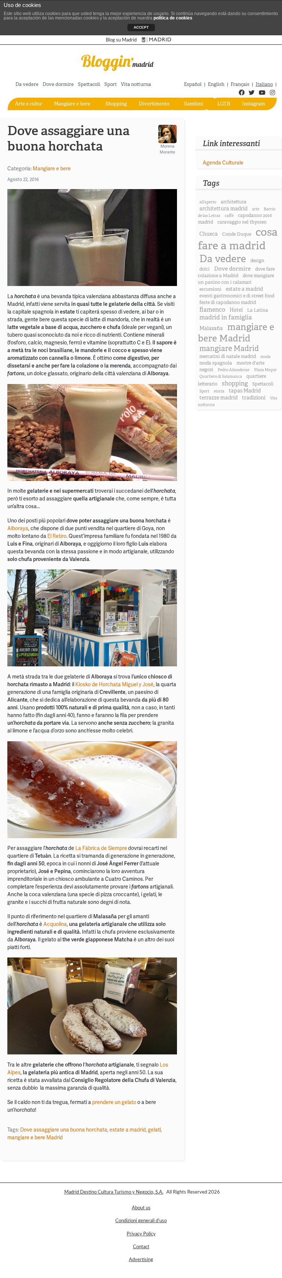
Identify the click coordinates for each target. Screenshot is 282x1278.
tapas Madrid (245, 390)
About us (141, 1208)
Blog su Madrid (121, 40)
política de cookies (172, 18)
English (216, 84)
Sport (110, 84)
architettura (233, 202)
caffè (229, 215)
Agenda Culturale (223, 162)
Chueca (208, 234)
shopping (235, 383)
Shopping (116, 104)
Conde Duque (236, 234)
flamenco (212, 310)
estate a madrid (127, 1129)
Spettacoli (89, 84)
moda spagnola (215, 363)
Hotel (236, 310)
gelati (154, 1129)
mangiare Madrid (229, 348)
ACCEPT (141, 27)
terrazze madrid (218, 397)
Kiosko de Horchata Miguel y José (114, 684)
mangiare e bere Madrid (35, 1137)
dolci (204, 269)
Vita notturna (136, 84)
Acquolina (55, 924)
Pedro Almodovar (234, 370)
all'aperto (207, 202)
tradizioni (253, 397)
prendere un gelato (114, 1102)
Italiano (264, 84)
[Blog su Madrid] (117, 62)
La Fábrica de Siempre (101, 848)
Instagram (253, 104)
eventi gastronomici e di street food (236, 296)
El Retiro (56, 536)
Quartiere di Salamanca (220, 376)
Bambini (193, 104)
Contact (141, 1247)
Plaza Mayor (265, 370)
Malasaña (211, 328)
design (257, 261)
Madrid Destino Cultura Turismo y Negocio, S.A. (113, 1192)
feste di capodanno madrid (227, 302)
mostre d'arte (250, 363)
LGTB (223, 104)
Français (240, 84)
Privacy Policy (141, 1234)
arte (255, 209)
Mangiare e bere (72, 104)
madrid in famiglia (225, 317)
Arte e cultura (30, 104)
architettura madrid (223, 208)
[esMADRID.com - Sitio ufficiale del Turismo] (157, 39)
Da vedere (27, 84)
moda (265, 356)
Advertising (141, 1259)
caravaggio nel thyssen (242, 222)
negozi (206, 370)
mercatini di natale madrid (227, 356)
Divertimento (154, 104)
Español (193, 84)
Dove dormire (58, 84)
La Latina (257, 310)
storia (219, 391)
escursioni (210, 289)
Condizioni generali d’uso (141, 1221)
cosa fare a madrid (238, 239)
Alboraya (17, 528)
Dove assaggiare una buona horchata (63, 1129)
